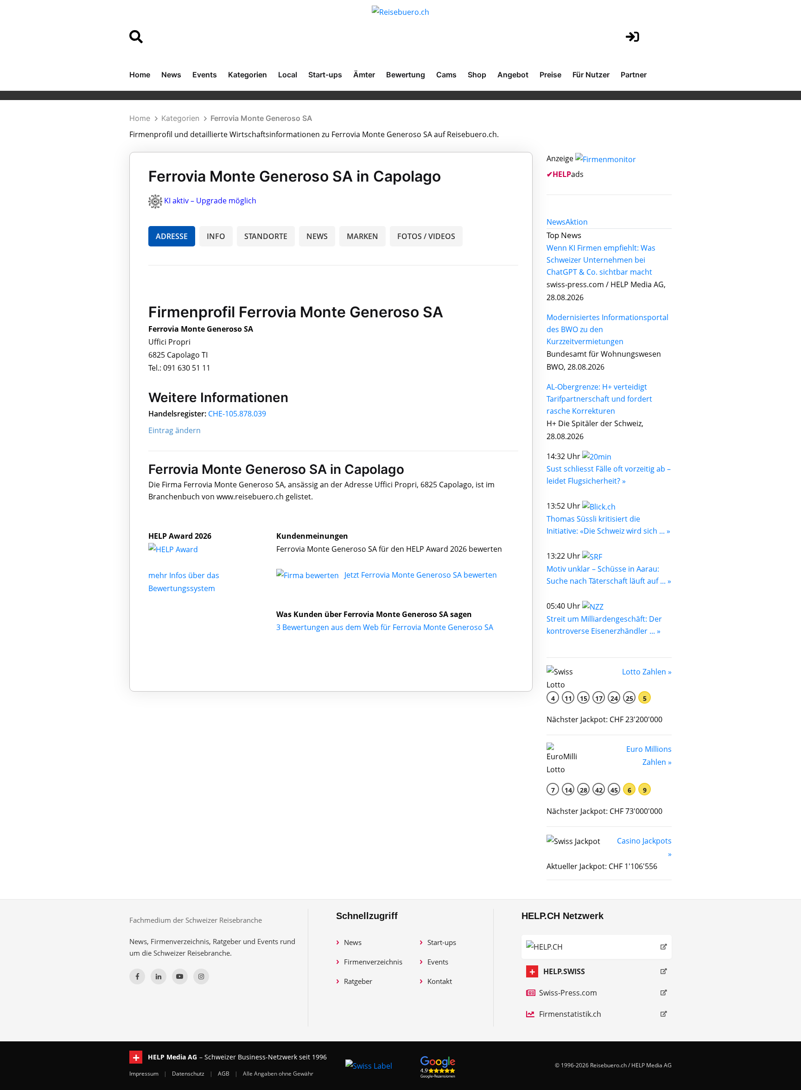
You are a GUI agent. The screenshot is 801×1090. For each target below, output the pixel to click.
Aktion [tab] (577, 222)
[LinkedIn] (158, 976)
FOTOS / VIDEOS (426, 236)
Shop (477, 74)
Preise (550, 74)
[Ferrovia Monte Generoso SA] (183, 549)
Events (204, 74)
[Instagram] (201, 976)
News (171, 74)
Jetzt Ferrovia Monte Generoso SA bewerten (420, 575)
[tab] (556, 222)
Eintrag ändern (174, 430)
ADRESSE (172, 236)
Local (287, 74)
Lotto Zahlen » (647, 672)
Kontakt (439, 981)
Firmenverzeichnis (373, 961)
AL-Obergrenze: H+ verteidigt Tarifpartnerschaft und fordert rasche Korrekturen (599, 399)
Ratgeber (358, 981)
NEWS (317, 236)
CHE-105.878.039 (237, 414)
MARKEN (362, 236)
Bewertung (405, 74)
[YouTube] (180, 976)
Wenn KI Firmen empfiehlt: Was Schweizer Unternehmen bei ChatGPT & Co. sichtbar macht (601, 260)
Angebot (512, 74)
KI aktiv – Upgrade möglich (210, 200)
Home (139, 74)
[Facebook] (137, 976)
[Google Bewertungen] (438, 1066)
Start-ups (325, 74)
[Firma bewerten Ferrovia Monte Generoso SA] (308, 575)
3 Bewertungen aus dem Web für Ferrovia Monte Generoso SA (384, 627)
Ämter (364, 74)
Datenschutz (189, 1073)
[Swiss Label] (368, 1065)
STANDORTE (265, 236)
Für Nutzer (591, 74)
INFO (216, 236)
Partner (634, 74)
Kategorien (247, 74)
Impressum (144, 1073)
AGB (224, 1073)
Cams (446, 74)
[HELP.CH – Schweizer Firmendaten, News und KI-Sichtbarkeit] (596, 947)
